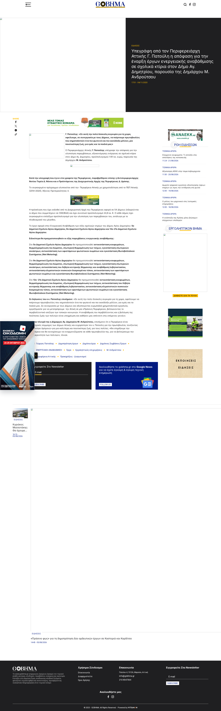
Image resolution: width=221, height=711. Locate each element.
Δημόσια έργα (89, 343)
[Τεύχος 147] (185, 263)
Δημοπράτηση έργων (68, 343)
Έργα (69, 350)
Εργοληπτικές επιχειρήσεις (89, 350)
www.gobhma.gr (21, 674)
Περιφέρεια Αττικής (46, 356)
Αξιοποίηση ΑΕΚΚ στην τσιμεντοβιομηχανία (181, 171)
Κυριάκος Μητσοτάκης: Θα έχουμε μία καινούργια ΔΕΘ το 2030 (20, 427)
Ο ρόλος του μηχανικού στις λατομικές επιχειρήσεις (179, 202)
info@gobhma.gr (126, 676)
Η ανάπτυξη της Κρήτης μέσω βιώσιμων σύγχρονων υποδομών (179, 219)
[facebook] (190, 4)
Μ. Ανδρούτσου (114, 350)
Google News (144, 366)
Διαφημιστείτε (85, 676)
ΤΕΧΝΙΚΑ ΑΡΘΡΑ (169, 151)
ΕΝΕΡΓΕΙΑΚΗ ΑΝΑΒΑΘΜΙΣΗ (49, 350)
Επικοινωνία (84, 672)
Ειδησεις (135, 46)
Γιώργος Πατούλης (45, 343)
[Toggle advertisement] (36, 355)
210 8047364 (125, 680)
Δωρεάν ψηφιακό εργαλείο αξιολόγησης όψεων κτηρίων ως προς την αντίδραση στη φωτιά (183, 186)
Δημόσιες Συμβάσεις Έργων (113, 343)
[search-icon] (185, 4)
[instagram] (194, 4)
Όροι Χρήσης (84, 680)
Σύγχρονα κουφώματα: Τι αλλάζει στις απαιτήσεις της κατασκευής (179, 156)
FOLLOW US (105, 384)
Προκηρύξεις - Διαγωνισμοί (73, 356)
